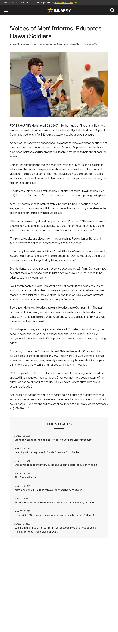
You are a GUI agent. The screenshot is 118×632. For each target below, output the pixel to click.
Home (7, 616)
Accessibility (76, 616)
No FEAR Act (107, 616)
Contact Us (21, 616)
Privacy (38, 616)
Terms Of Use (55, 616)
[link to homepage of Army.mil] (59, 10)
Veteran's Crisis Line (59, 620)
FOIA (93, 616)
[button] (2, 7)
